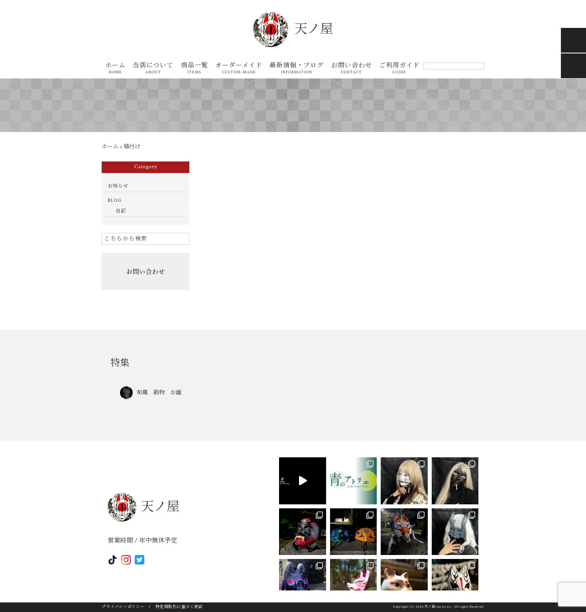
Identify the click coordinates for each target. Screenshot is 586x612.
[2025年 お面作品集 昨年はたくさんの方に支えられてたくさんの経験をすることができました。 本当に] (302, 480)
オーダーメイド (238, 69)
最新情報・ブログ (296, 69)
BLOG (115, 200)
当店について (153, 69)
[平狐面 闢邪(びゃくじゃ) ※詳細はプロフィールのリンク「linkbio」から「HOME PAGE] (404, 531)
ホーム (115, 69)
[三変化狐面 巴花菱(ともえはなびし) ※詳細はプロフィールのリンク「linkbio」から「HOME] (353, 582)
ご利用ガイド (399, 69)
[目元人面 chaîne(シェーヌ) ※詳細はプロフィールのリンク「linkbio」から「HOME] (455, 531)
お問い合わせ (351, 69)
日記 (121, 211)
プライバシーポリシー (123, 607)
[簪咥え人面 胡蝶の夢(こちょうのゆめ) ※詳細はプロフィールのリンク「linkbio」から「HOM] (404, 480)
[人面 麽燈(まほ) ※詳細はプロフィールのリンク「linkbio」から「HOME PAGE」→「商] (455, 480)
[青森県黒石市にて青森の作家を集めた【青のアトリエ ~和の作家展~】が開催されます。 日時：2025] (353, 480)
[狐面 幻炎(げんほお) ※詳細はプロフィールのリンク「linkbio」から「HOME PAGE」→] (455, 582)
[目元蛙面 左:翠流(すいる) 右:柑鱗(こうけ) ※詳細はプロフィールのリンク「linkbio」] (353, 531)
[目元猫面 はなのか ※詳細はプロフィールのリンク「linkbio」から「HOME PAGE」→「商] (404, 582)
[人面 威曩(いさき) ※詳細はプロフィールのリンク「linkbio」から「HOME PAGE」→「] (302, 531)
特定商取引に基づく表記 (179, 607)
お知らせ (118, 186)
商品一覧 (194, 69)
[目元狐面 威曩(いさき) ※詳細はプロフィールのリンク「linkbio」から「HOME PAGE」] (302, 582)
